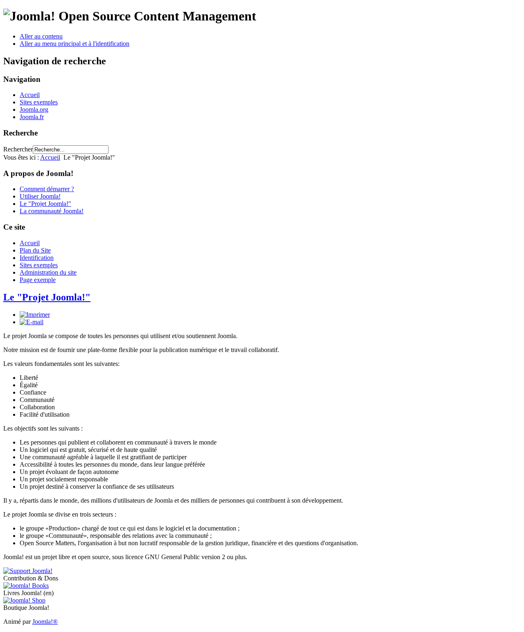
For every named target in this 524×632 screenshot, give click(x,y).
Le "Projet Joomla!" (45, 203)
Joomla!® (45, 621)
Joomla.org (34, 109)
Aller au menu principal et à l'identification (74, 43)
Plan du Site (35, 250)
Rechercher (18, 149)
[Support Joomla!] (27, 570)
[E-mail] (31, 321)
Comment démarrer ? (47, 188)
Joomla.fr (32, 116)
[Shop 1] (26, 585)
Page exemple (38, 279)
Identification (37, 257)
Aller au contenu (41, 36)
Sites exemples (39, 102)
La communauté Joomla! (52, 211)
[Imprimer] (35, 314)
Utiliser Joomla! (40, 196)
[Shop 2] (24, 600)
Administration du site (48, 272)
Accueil (30, 94)
